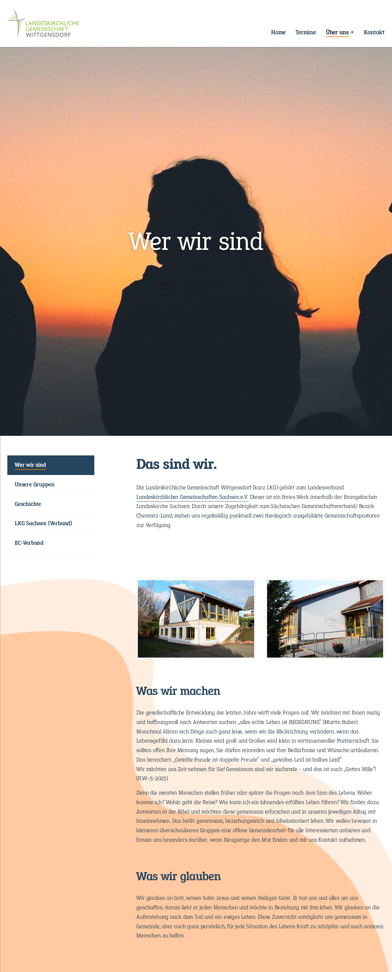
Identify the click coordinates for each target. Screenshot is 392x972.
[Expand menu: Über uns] (352, 32)
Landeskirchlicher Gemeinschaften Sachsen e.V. (192, 497)
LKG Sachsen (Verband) (43, 523)
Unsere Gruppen (34, 484)
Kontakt (374, 32)
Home (278, 32)
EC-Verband (29, 543)
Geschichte (28, 504)
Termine (306, 32)
